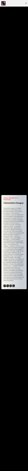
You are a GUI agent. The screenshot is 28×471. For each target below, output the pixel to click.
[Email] (13, 286)
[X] (7, 286)
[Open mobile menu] (26, 3)
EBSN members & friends (11, 199)
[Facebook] (5, 286)
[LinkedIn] (10, 286)
